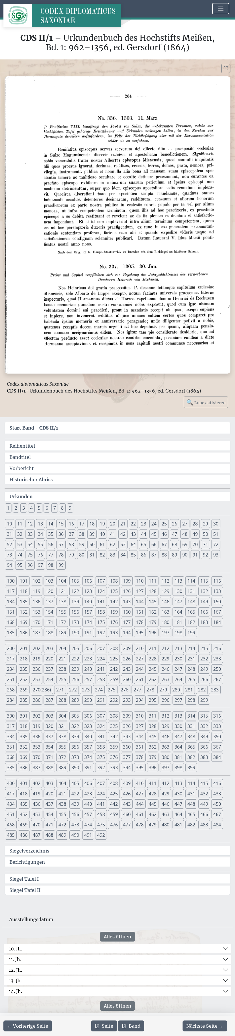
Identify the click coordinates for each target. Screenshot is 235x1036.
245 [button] (152, 669)
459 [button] (114, 814)
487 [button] (36, 835)
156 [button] (75, 612)
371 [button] (49, 757)
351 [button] (11, 747)
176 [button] (114, 622)
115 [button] (204, 581)
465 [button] (191, 814)
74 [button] (19, 555)
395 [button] (140, 767)
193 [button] (114, 632)
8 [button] (62, 508)
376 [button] (114, 757)
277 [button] (137, 690)
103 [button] (49, 581)
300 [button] (11, 716)
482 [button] (191, 825)
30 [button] (215, 524)
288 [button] (62, 700)
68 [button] (174, 544)
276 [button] (124, 690)
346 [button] (165, 736)
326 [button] (127, 726)
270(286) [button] (42, 690)
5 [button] (39, 508)
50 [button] (205, 534)
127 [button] (140, 591)
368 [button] (11, 757)
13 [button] (40, 524)
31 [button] (9, 534)
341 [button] (101, 736)
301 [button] (24, 716)
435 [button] (24, 804)
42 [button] (123, 534)
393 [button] (114, 767)
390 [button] (75, 767)
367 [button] (217, 747)
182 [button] (191, 622)
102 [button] (36, 581)
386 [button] (24, 767)
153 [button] (36, 612)
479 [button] (152, 825)
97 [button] (40, 565)
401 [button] (24, 783)
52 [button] (9, 544)
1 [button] (8, 508)
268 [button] (11, 690)
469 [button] (24, 825)
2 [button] (16, 508)
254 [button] (49, 679)
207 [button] (101, 648)
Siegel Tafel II (24, 890)
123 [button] (88, 591)
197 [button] (165, 632)
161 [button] (140, 612)
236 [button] (36, 669)
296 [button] (165, 700)
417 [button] (11, 793)
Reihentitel (22, 446)
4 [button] (31, 508)
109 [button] (127, 581)
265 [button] (191, 679)
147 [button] (178, 601)
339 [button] (75, 736)
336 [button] (36, 736)
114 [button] (191, 581)
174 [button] (88, 622)
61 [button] (102, 544)
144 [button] (140, 601)
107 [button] (101, 581)
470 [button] (36, 825)
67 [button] (164, 544)
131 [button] (191, 591)
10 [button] (9, 524)
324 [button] (101, 726)
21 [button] (123, 524)
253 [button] (36, 679)
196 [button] (152, 632)
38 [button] (81, 534)
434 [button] (11, 804)
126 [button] (127, 591)
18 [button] (92, 524)
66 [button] (153, 544)
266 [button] (204, 679)
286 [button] (36, 700)
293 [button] (127, 700)
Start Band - (33, 428)
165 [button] (191, 612)
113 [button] (178, 581)
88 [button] (164, 555)
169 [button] (24, 622)
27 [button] (184, 524)
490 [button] (75, 835)
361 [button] (140, 747)
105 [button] (75, 581)
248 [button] (191, 669)
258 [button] (101, 679)
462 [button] (152, 814)
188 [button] (49, 632)
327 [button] (140, 726)
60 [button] (92, 544)
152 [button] (24, 612)
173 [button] (75, 622)
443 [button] (127, 804)
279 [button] (163, 690)
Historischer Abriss (31, 479)
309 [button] (127, 716)
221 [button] (62, 659)
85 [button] (133, 555)
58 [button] (71, 544)
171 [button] (49, 622)
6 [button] (47, 508)
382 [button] (191, 757)
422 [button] (75, 793)
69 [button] (184, 544)
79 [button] (71, 555)
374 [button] (88, 757)
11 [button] (19, 524)
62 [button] (112, 544)
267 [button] (217, 679)
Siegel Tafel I (24, 879)
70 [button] (195, 544)
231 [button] (191, 659)
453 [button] (36, 814)
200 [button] (11, 648)
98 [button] (50, 565)
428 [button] (152, 793)
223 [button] (88, 659)
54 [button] (30, 544)
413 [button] (178, 783)
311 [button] (152, 716)
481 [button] (178, 825)
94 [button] (9, 565)
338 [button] (62, 736)
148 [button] (191, 601)
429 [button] (165, 793)
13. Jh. (15, 980)
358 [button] (101, 747)
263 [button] (165, 679)
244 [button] (140, 669)
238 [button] (62, 669)
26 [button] (174, 524)
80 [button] (81, 555)
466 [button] (204, 814)
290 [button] (88, 700)
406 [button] (88, 783)
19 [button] (102, 524)
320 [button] (49, 726)
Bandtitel (20, 457)
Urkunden (21, 496)
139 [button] (75, 601)
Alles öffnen (117, 937)
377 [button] (127, 757)
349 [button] (204, 736)
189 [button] (62, 632)
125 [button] (114, 591)
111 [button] (152, 581)
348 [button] (191, 736)
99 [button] (61, 565)
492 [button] (101, 835)
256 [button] (75, 679)
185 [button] (11, 632)
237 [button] (49, 669)
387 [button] (36, 767)
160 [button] (127, 612)
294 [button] (140, 700)
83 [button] (112, 555)
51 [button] (215, 534)
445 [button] (152, 804)
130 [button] (178, 591)
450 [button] (217, 804)
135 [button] (24, 601)
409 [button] (127, 783)
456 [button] (75, 814)
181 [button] (178, 622)
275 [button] (111, 690)
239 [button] (75, 669)
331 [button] (191, 726)
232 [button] (204, 659)
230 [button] (178, 659)
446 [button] (165, 804)
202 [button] (36, 648)
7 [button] (54, 508)
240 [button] (88, 669)
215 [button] (204, 648)
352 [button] (24, 747)
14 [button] (50, 524)
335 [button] (24, 736)
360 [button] (127, 747)
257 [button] (88, 679)
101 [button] (24, 581)
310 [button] (140, 716)
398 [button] (178, 767)
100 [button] (11, 581)
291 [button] (101, 700)
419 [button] (36, 793)
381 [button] (178, 757)
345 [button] (152, 736)
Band (134, 1026)
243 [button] (127, 669)
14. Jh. (15, 991)
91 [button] (195, 555)
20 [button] (112, 524)
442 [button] (114, 804)
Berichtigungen (27, 862)
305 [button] (75, 716)
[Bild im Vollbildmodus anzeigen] (225, 68)
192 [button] (101, 632)
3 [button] (23, 508)
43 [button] (133, 534)
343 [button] (127, 736)
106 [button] (88, 581)
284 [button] (11, 700)
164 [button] (178, 612)
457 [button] (88, 814)
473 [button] (75, 825)
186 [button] (24, 632)
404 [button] (62, 783)
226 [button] (127, 659)
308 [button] (114, 716)
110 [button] (140, 581)
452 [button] (24, 814)
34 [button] (40, 534)
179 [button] (152, 622)
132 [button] (204, 591)
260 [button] (127, 679)
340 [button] (88, 736)
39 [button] (92, 534)
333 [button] (217, 726)
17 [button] (81, 524)
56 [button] (50, 544)
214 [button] (191, 648)
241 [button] (101, 669)
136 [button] (36, 601)
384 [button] (217, 757)
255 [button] (62, 679)
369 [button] (24, 757)
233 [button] (217, 659)
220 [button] (49, 659)
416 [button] (217, 783)
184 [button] (217, 622)
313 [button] (178, 716)
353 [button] (36, 747)
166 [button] (204, 612)
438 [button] (62, 804)
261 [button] (140, 679)
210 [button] (140, 648)
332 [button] (204, 726)
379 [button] (152, 757)
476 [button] (114, 825)
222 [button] (75, 659)
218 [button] (24, 659)
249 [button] (204, 669)
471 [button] (49, 825)
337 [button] (49, 736)
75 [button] (30, 555)
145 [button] (152, 601)
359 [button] (114, 747)
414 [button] (191, 783)
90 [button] (184, 555)
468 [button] (11, 825)
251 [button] (11, 679)
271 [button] (60, 690)
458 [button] (101, 814)
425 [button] (114, 793)
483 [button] (204, 825)
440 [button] (88, 804)
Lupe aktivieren (206, 402)
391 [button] (88, 767)
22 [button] (133, 524)
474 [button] (88, 825)
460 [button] (127, 814)
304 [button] (62, 716)
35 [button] (50, 534)
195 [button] (140, 632)
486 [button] (24, 835)
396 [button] (152, 767)
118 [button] (24, 591)
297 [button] (178, 700)
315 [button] (204, 716)
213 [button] (178, 648)
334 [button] (11, 736)
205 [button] (75, 648)
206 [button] (88, 648)
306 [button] (88, 716)
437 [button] (49, 804)
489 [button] (62, 835)
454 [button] (49, 814)
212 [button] (165, 648)
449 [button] (204, 804)
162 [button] (152, 612)
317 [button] (11, 726)
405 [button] (75, 783)
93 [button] (215, 555)
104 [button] (62, 581)
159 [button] (114, 612)
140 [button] (88, 601)
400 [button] (11, 783)
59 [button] (81, 544)
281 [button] (189, 690)
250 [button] (217, 669)
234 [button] (11, 669)
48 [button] (184, 534)
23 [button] (143, 524)
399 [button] (191, 767)
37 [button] (71, 534)
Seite (107, 1026)
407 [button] (101, 783)
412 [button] (165, 783)
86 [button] (143, 555)
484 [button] (217, 825)
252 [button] (24, 679)
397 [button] (165, 767)
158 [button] (101, 612)
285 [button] (24, 700)
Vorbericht (21, 468)
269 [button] (24, 690)
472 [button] (62, 825)
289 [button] (75, 700)
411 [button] (152, 783)
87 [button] (153, 555)
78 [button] (61, 555)
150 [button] (217, 601)
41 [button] (112, 534)
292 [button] (114, 700)
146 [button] (165, 601)
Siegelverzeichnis (29, 851)
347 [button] (178, 736)
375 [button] (101, 757)
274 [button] (99, 690)
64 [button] (133, 544)
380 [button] (165, 757)
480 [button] (165, 825)
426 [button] (127, 793)
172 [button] (62, 622)
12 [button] (30, 524)
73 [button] (9, 555)
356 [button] (75, 747)
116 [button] (217, 581)
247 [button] (178, 669)
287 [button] (49, 700)
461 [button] (140, 814)
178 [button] (140, 622)
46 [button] (164, 534)
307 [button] (101, 716)
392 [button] (101, 767)
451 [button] (11, 814)
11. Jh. (15, 959)
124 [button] (101, 591)
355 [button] (62, 747)
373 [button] (75, 757)
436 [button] (36, 804)
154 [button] (49, 612)
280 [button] (176, 690)
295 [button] (152, 700)
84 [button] (123, 555)
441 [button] (101, 804)
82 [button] (102, 555)
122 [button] (75, 591)
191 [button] (88, 632)
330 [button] (178, 726)
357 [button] (88, 747)
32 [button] (19, 534)
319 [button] (36, 726)
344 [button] (140, 736)
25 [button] (164, 524)
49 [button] (195, 534)
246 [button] (165, 669)
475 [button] (101, 825)
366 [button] (204, 747)
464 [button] (178, 814)
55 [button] (40, 544)
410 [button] (140, 783)
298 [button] (191, 700)
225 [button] (114, 659)
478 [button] (140, 825)
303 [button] (49, 716)
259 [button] (114, 679)
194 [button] (127, 632)
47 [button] (174, 534)
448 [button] (191, 804)
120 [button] (49, 591)
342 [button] (114, 736)
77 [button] (50, 555)
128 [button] (152, 591)
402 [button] (36, 783)
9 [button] (70, 508)
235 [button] (24, 669)
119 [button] (36, 591)
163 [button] (165, 612)
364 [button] (178, 747)
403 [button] (49, 783)
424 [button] (101, 793)
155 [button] (62, 612)
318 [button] (24, 726)
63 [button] (123, 544)
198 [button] (178, 632)
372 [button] (62, 757)
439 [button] (75, 804)
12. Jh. (15, 970)
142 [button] (114, 601)
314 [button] (191, 716)
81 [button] (92, 555)
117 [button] (11, 591)
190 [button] (75, 632)
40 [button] (102, 534)
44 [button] (143, 534)
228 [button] (152, 659)
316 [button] (217, 716)
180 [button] (165, 622)
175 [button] (101, 622)
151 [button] (11, 612)
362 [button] (152, 747)
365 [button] (191, 747)
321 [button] (62, 726)
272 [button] (73, 690)
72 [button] (215, 544)
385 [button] (11, 767)
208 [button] (114, 648)
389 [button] (62, 767)
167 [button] (217, 612)
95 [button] (19, 565)
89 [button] (174, 555)
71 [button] (205, 544)
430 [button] (178, 793)
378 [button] (140, 757)
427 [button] (140, 793)
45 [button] (153, 534)
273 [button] (86, 690)
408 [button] (114, 783)
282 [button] (202, 690)
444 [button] (140, 804)
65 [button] (143, 544)
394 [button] (127, 767)
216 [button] (217, 648)
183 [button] (204, 622)
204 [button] (62, 648)
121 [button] (62, 591)
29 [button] (205, 524)
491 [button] (88, 835)
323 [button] (88, 726)
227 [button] (140, 659)
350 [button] (217, 736)
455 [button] (62, 814)
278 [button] (150, 690)
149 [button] (204, 601)
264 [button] (178, 679)
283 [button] (215, 690)
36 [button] (61, 534)
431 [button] (191, 793)
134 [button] (11, 601)
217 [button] (11, 659)
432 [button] (204, 793)
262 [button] (152, 679)
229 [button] (165, 659)
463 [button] (165, 814)
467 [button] (217, 814)
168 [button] (11, 622)
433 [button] (217, 793)
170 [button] (36, 622)
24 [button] (153, 524)
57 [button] (61, 544)
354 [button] (49, 747)
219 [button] (36, 659)
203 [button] (49, 648)
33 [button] (30, 534)
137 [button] (49, 601)
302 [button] (36, 716)
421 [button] (62, 793)
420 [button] (49, 793)
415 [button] (204, 783)
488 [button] (49, 835)
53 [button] (19, 544)
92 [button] (205, 555)
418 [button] (24, 793)
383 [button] (204, 757)
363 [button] (165, 747)
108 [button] (114, 581)
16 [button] (71, 524)
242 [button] (114, 669)
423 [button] (88, 793)
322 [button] (75, 726)
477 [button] (127, 825)
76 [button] (40, 555)
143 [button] (127, 601)
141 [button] (101, 601)
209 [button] (127, 648)
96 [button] (30, 565)
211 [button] (152, 648)
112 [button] (165, 581)
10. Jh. (15, 949)
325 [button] (114, 726)
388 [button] (49, 767)
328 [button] (152, 726)
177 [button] (127, 622)
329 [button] (165, 726)
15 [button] (61, 524)
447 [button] (178, 804)
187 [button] (36, 632)
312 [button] (165, 716)
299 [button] (204, 700)
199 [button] (191, 632)
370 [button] (36, 757)
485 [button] (11, 835)
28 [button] (195, 524)
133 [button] (217, 591)
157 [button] (88, 612)
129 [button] (165, 591)
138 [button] (62, 601)
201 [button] (24, 648)
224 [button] (101, 659)
